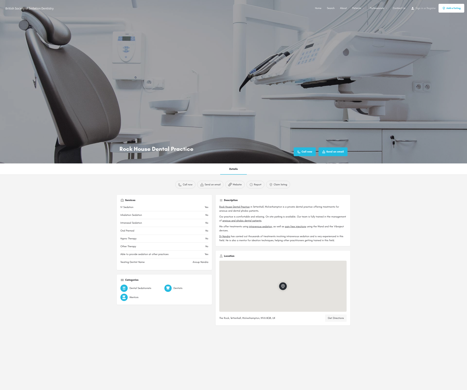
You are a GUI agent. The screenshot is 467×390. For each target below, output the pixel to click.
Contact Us (399, 8)
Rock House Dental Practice (234, 206)
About (343, 8)
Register (431, 8)
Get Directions (336, 318)
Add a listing (453, 8)
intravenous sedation (260, 226)
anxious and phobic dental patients (241, 220)
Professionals (377, 8)
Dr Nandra (224, 236)
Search (331, 8)
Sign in (419, 8)
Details (233, 169)
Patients (356, 8)
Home (318, 8)
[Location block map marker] (283, 286)
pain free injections (295, 226)
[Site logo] (30, 7)
